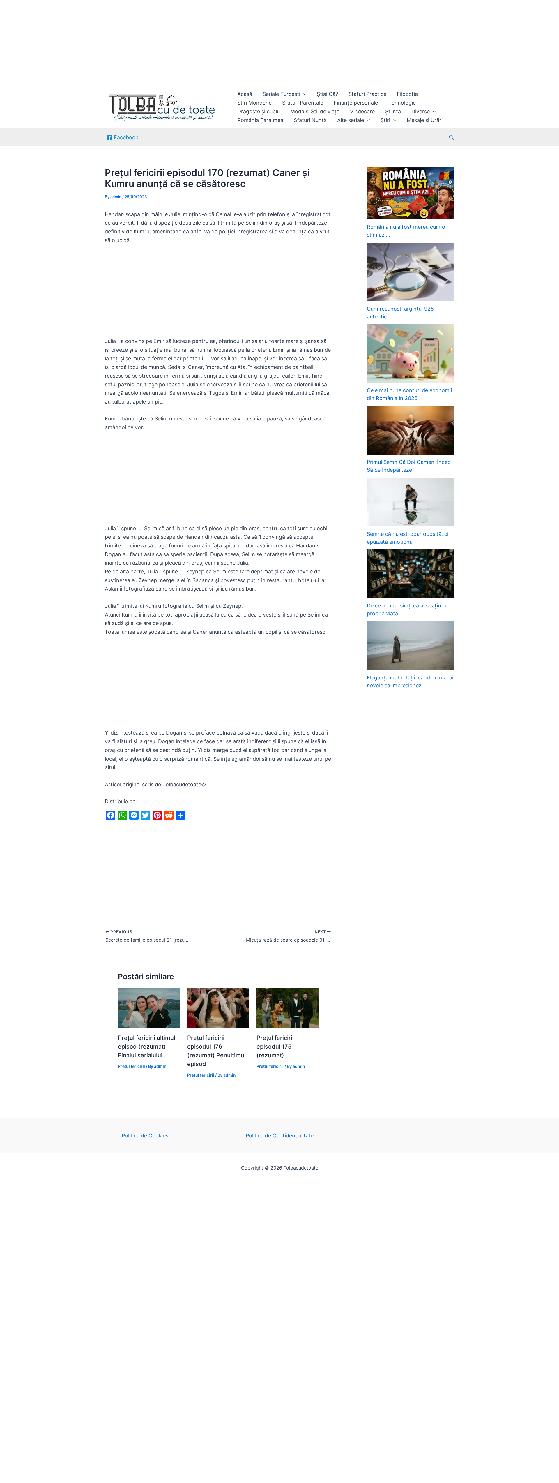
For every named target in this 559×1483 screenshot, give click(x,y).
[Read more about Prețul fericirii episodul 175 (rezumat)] (287, 1008)
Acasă (244, 94)
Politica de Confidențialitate (280, 1135)
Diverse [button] (420, 111)
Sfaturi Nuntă (310, 120)
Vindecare (362, 111)
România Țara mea (260, 120)
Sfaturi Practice (367, 94)
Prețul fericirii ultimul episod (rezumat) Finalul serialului (146, 1046)
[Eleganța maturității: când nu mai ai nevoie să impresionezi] (410, 645)
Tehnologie (402, 103)
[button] (303, 94)
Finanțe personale (356, 103)
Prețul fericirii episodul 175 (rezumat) (275, 1046)
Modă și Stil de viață (314, 111)
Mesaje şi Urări (425, 120)
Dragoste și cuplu (258, 111)
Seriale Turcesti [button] (281, 94)
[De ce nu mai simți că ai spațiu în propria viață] (410, 573)
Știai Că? (327, 94)
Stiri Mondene (254, 103)
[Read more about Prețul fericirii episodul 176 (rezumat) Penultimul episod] (218, 1008)
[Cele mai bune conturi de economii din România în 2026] (410, 353)
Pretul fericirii (131, 1066)
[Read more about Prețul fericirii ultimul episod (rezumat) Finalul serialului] (149, 1008)
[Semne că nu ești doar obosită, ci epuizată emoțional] (410, 502)
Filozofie (407, 94)
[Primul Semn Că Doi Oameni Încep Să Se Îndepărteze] (410, 430)
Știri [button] (385, 120)
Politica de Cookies (145, 1135)
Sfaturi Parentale (302, 103)
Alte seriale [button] (350, 120)
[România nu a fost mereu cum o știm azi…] (410, 193)
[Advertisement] (174, 43)
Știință (393, 111)
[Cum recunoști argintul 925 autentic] (410, 272)
